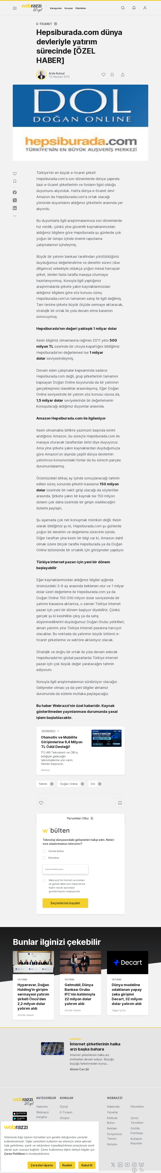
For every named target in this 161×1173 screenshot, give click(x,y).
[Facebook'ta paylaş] (15, 192)
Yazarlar (112, 1112)
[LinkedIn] (119, 1164)
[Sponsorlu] (106, 738)
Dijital (64, 1106)
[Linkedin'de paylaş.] (15, 208)
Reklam (112, 1128)
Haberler (42, 1106)
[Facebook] (134, 1170)
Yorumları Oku (80, 818)
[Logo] (32, 8)
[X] (112, 1164)
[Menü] (15, 9)
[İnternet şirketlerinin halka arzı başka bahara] (52, 1048)
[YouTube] (126, 1164)
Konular (69, 8)
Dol (93, 783)
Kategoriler (56, 8)
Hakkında (113, 1106)
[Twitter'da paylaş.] (15, 200)
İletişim (112, 1144)
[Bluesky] (141, 1164)
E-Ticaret (44, 24)
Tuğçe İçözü (119, 1010)
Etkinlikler (81, 8)
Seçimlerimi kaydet (65, 903)
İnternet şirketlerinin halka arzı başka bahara (95, 1046)
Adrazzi (45, 770)
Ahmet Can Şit (79, 1069)
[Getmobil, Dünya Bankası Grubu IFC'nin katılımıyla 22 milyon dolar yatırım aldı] (80, 962)
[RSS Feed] (141, 1170)
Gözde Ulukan (25, 1015)
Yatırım (43, 783)
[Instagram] (134, 1164)
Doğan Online (69, 783)
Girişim (65, 1118)
